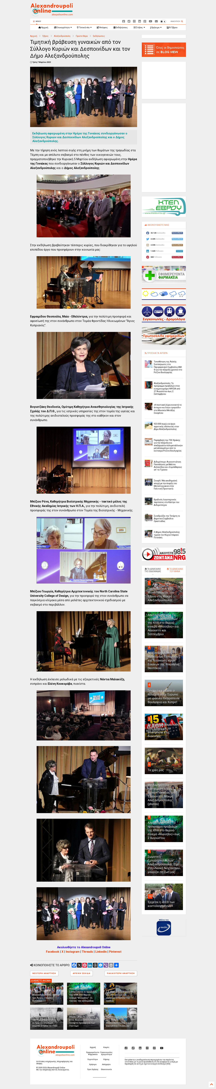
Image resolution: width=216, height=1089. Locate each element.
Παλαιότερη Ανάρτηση (121, 973)
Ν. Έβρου (173, 27)
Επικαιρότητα (63, 27)
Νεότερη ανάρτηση (44, 973)
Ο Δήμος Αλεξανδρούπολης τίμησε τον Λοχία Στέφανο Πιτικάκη (46, 996)
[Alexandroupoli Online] (51, 15)
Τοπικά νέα (84, 27)
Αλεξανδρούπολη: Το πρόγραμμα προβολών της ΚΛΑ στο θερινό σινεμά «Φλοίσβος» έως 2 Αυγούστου (164, 830)
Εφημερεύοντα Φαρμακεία (92, 1053)
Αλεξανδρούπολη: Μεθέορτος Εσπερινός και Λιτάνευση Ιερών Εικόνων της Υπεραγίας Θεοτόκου (164, 660)
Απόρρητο (106, 1064)
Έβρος (45, 36)
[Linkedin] (139, 21)
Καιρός (106, 1047)
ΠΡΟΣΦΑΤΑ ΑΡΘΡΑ (157, 353)
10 (150, 896)
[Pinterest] (145, 21)
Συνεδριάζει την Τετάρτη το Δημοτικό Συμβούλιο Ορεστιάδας (167, 518)
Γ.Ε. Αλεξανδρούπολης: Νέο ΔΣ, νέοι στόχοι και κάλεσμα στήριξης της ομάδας (120, 996)
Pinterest (115, 951)
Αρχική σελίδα (81, 973)
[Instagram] (134, 21)
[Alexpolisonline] (156, 21)
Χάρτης (106, 1059)
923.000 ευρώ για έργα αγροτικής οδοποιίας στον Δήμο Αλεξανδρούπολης (166, 426)
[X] (129, 21)
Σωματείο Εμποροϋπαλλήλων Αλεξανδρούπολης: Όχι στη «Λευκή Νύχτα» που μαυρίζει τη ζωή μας (164, 864)
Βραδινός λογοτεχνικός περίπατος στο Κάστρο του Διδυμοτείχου (166, 502)
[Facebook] (123, 21)
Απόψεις (103, 27)
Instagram (72, 951)
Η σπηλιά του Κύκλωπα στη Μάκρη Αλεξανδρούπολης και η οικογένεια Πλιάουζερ (118, 1021)
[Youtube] (150, 21)
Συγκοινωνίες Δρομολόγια (106, 1053)
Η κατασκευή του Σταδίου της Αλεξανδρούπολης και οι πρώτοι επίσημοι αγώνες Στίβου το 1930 (46, 1021)
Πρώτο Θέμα (82, 36)
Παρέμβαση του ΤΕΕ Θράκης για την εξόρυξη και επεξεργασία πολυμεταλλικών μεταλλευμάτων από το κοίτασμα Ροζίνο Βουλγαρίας (168, 445)
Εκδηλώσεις (121, 27)
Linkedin (101, 951)
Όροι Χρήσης (92, 1069)
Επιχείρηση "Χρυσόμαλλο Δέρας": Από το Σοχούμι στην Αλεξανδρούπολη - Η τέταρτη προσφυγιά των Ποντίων (83, 1019)
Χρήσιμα (155, 27)
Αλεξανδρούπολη (62, 36)
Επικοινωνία (106, 1069)
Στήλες (139, 27)
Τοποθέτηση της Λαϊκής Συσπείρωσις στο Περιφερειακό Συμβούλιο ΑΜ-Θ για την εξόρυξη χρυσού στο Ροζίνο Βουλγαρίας (168, 367)
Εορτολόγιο (93, 1059)
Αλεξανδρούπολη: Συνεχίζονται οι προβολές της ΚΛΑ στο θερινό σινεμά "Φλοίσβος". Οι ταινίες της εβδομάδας (83, 994)
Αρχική (44, 27)
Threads (87, 951)
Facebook (52, 951)
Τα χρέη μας (156, 770)
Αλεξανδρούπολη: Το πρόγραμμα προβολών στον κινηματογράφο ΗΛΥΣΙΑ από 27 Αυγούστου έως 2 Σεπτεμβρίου (167, 388)
